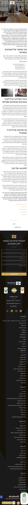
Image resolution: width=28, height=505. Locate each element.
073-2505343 (13, 306)
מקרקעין (24, 330)
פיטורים (24, 391)
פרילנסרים (23, 373)
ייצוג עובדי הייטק (22, 371)
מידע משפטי (23, 357)
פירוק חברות (23, 378)
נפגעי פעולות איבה (21, 439)
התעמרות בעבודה (21, 401)
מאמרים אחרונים (22, 348)
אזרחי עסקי (23, 462)
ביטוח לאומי (23, 426)
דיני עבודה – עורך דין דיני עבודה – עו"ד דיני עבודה (14, 321)
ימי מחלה (23, 414)
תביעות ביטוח (22, 455)
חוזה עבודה (23, 376)
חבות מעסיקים (22, 478)
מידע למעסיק (23, 362)
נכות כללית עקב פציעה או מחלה (18, 433)
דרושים (24, 344)
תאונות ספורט (22, 482)
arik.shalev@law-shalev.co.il (13, 303)
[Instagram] (16, 311)
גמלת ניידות (23, 442)
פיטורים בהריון (22, 407)
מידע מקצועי (15, 22)
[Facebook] (21, 311)
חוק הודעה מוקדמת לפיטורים (19, 417)
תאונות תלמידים (22, 484)
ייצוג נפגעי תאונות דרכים (20, 437)
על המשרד (24, 214)
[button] (1, 497)
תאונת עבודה (23, 435)
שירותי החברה (22, 327)
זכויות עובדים (22, 364)
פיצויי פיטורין (22, 394)
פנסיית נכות (23, 453)
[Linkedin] (12, 311)
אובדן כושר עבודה (21, 430)
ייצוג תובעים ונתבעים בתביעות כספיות (17, 466)
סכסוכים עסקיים (23, 209)
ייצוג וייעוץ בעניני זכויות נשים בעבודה (17, 405)
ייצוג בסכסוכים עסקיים (21, 204)
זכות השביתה (24, 212)
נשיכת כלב (23, 491)
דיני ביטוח (23, 451)
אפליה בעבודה (22, 396)
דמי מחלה (23, 412)
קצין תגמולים (22, 489)
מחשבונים (23, 382)
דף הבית (21, 22)
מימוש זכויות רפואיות (21, 428)
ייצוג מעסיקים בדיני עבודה (19, 369)
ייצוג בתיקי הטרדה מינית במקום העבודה (16, 398)
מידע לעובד (23, 359)
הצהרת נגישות (22, 341)
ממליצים (24, 332)
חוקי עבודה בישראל (21, 380)
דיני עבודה (23, 355)
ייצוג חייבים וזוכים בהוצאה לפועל (18, 469)
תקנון (24, 339)
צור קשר (24, 346)
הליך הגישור (24, 207)
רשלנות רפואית (22, 480)
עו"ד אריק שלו (22, 323)
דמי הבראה (23, 410)
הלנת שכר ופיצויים (21, 403)
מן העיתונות (23, 334)
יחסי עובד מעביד (22, 366)
